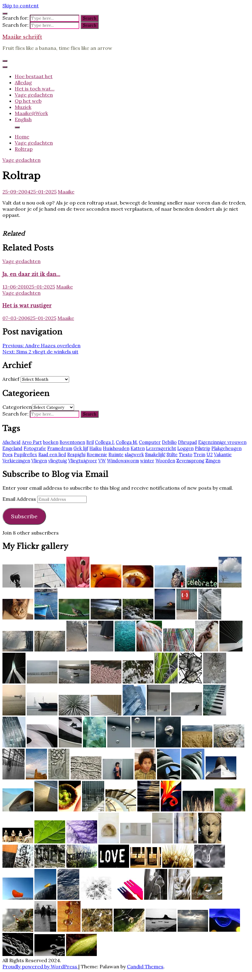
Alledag (23, 82)
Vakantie (223, 454)
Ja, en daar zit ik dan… (31, 274)
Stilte (172, 454)
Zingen (213, 461)
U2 (210, 454)
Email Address (19, 499)
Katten (138, 448)
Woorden (165, 461)
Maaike (66, 192)
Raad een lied (52, 454)
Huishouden (116, 448)
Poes (7, 454)
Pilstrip (202, 448)
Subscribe (24, 516)
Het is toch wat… (34, 89)
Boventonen (72, 442)
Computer (150, 442)
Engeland (12, 448)
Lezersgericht (161, 448)
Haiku (95, 448)
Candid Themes (145, 966)
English (23, 119)
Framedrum (59, 448)
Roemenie (97, 454)
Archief (10, 379)
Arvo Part (32, 442)
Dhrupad (187, 442)
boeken (50, 442)
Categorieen (17, 407)
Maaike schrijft (22, 37)
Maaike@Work (31, 113)
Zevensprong (190, 461)
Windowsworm (123, 461)
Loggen (185, 448)
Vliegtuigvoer (82, 461)
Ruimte (116, 454)
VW (102, 461)
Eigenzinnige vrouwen (222, 442)
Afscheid (11, 442)
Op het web (28, 101)
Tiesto (185, 454)
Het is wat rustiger (27, 305)
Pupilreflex (25, 454)
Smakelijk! (155, 454)
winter (147, 461)
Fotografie (35, 448)
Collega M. (127, 442)
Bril (90, 442)
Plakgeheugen (226, 448)
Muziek (23, 107)
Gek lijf (80, 448)
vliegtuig (57, 461)
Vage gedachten (34, 95)
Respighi (76, 454)
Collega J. (105, 442)
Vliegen (39, 461)
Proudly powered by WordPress (40, 966)
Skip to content (20, 5)
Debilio (169, 442)
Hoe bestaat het (34, 76)
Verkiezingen (16, 461)
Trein (199, 454)
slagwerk (134, 454)
